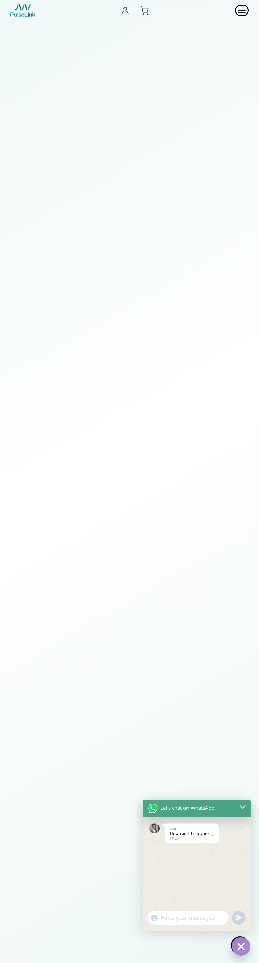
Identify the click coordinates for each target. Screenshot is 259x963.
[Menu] (242, 10)
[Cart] (144, 10)
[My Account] (125, 10)
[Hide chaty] (240, 945)
